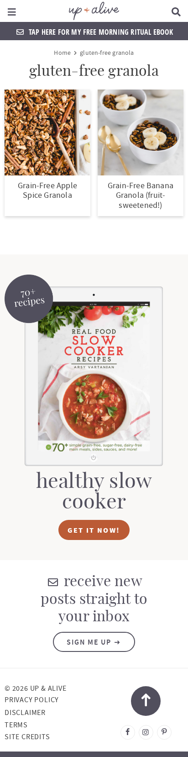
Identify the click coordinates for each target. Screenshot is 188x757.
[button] (12, 11)
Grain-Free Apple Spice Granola (47, 190)
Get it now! (94, 530)
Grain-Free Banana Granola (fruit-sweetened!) (140, 195)
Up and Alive (94, 11)
